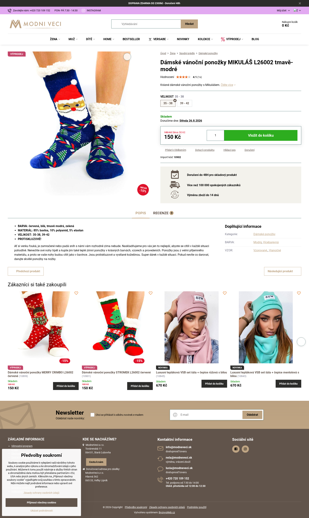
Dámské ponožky (264, 234)
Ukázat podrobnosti (41, 510)
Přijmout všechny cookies (41, 502)
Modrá (257, 242)
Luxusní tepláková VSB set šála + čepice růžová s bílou (191, 372)
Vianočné (275, 250)
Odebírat (252, 414)
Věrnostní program (21, 446)
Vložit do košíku (261, 135)
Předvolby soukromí (136, 507)
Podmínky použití (196, 507)
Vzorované (260, 250)
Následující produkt (280, 271)
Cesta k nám (96, 462)
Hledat (189, 24)
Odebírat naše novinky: (70, 418)
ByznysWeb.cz (167, 512)
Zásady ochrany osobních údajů (167, 507)
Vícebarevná (271, 242)
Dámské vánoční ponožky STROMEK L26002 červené (116, 372)
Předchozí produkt (28, 271)
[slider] (183, 77)
